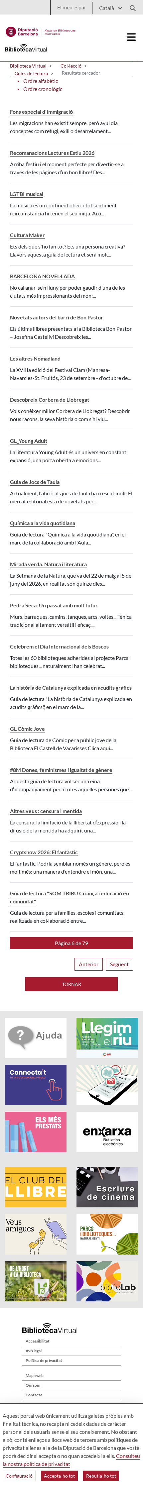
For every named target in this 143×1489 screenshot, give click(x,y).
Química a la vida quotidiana (42, 523)
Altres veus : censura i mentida (46, 811)
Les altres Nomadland (35, 358)
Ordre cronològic (42, 89)
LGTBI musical (26, 194)
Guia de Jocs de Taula (35, 482)
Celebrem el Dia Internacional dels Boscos (59, 646)
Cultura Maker (27, 235)
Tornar (71, 984)
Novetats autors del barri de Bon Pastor (56, 317)
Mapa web (35, 1375)
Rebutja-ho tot (101, 1476)
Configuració (19, 1476)
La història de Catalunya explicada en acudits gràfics (71, 687)
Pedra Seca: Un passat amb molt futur (54, 605)
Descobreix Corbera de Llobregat (49, 399)
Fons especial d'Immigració (41, 111)
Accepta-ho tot (59, 1476)
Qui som (33, 1385)
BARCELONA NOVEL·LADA (42, 276)
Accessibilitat (38, 1341)
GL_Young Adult (28, 440)
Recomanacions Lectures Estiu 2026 (52, 153)
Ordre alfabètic (40, 81)
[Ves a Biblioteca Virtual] (40, 30)
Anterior (88, 964)
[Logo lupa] (130, 6)
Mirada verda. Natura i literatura (48, 564)
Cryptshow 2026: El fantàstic (44, 852)
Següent (119, 964)
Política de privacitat (44, 1360)
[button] (71, 943)
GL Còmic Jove (27, 728)
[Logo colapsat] (131, 37)
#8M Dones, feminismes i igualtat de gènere (61, 770)
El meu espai (71, 7)
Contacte (34, 1394)
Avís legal (34, 1350)
